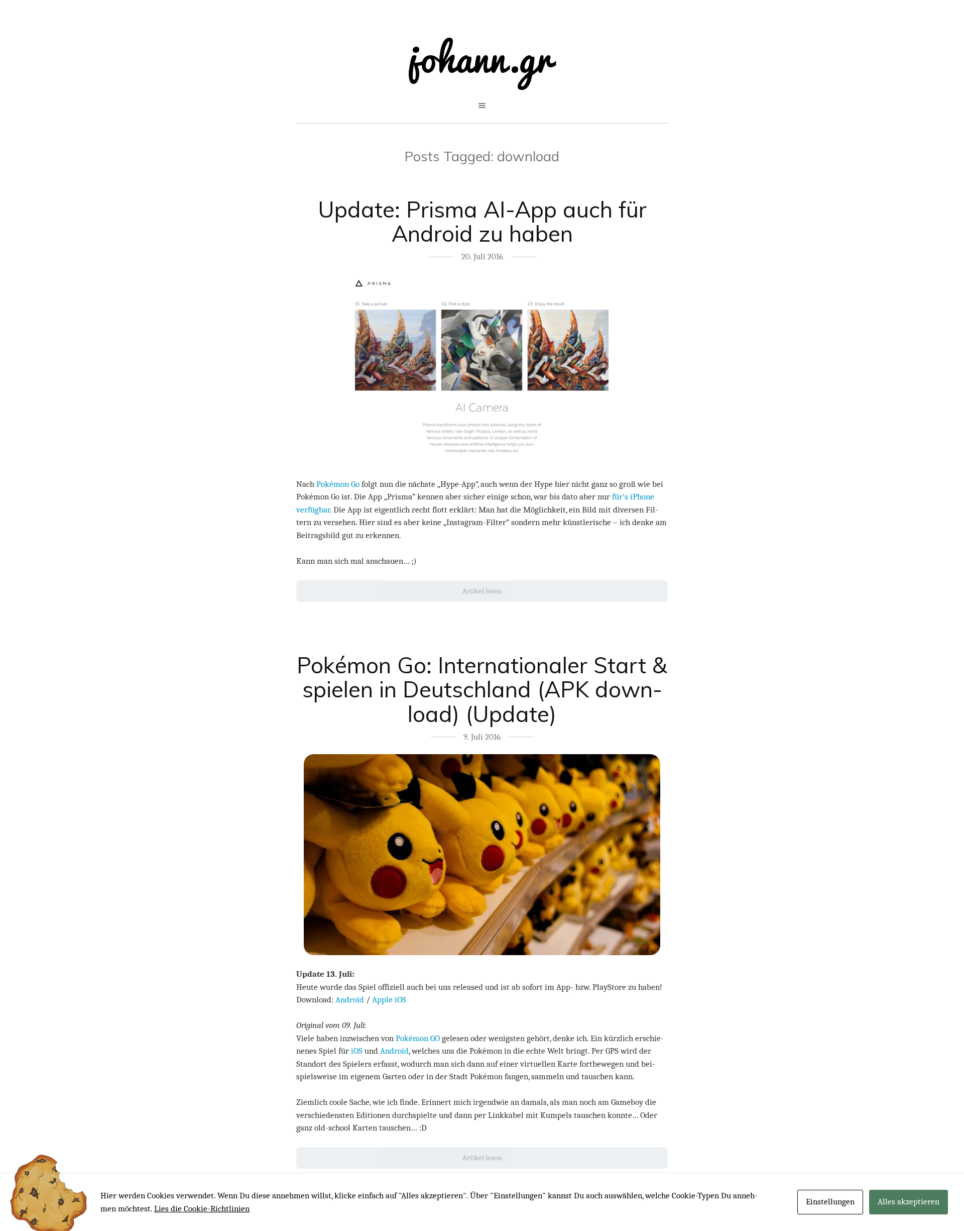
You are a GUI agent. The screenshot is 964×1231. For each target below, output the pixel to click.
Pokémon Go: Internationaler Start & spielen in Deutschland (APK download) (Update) (482, 689)
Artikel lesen (482, 590)
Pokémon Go (337, 484)
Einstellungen (830, 1201)
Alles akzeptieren (908, 1201)
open (482, 105)
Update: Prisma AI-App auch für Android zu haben (482, 221)
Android (349, 999)
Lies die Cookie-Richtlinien (202, 1208)
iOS (357, 1051)
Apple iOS (389, 999)
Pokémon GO (418, 1038)
